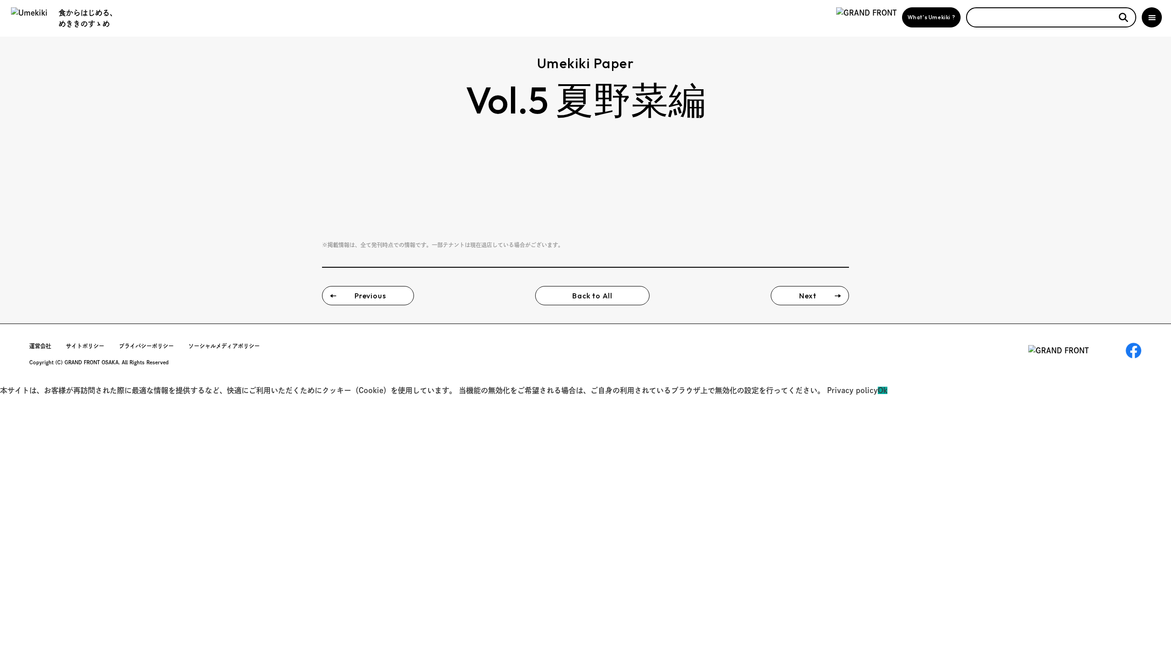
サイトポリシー (85, 346)
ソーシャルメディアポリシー (224, 346)
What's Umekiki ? (932, 17)
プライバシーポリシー (146, 346)
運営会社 (40, 346)
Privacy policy (852, 390)
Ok (882, 390)
